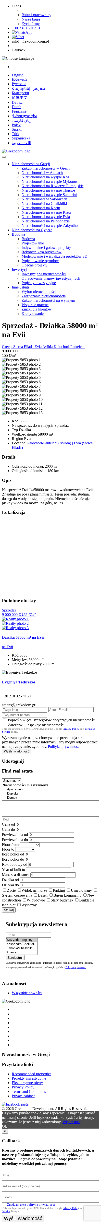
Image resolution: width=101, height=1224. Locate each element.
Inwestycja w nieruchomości (44, 274)
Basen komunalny (67, 895)
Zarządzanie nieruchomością (44, 296)
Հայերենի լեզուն (28, 88)
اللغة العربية (21, 143)
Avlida (48, 347)
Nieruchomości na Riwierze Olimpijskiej (53, 186)
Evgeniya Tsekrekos (18, 682)
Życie (11, 890)
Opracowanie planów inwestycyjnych (51, 278)
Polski (16, 125)
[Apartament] (25, 789)
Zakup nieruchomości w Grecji (46, 168)
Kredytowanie (33, 314)
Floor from (10, 845)
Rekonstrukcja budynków (42, 252)
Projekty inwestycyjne (39, 283)
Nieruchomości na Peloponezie (46, 221)
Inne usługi (20, 287)
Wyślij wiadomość (16, 751)
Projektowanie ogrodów (40, 261)
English (18, 75)
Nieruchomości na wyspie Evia (46, 217)
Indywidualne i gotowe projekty (46, 247)
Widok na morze (34, 890)
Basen (43, 895)
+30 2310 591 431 (26, 28)
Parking (59, 890)
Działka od (10, 880)
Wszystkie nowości (27, 993)
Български (20, 93)
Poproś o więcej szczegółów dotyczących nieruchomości (52, 720)
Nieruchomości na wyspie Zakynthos (50, 225)
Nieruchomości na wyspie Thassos (48, 190)
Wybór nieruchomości (39, 291)
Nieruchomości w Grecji (31, 164)
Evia (38, 347)
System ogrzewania (17, 895)
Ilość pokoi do (13, 859)
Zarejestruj (15, 957)
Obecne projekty (34, 265)
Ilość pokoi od (13, 854)
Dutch (16, 107)
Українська (21, 138)
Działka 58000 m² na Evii (23, 637)
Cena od (8, 824)
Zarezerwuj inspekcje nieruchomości (36, 725)
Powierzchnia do (15, 840)
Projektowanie (33, 243)
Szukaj (9, 910)
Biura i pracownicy (36, 15)
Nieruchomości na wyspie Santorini (49, 195)
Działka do (10, 885)
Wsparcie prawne (35, 305)
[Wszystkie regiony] (21, 940)
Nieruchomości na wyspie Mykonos (49, 181)
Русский (19, 84)
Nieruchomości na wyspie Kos (45, 177)
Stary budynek (62, 900)
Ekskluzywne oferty (27, 1083)
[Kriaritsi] (21, 952)
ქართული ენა (24, 116)
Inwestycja (20, 269)
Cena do (8, 829)
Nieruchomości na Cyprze (32, 230)
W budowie (36, 900)
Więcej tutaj (72, 1122)
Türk (15, 134)
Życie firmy (31, 24)
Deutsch (18, 102)
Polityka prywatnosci (64, 746)
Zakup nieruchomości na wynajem (48, 300)
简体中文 (19, 97)
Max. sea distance (15, 875)
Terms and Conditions (29, 1091)
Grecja (7, 347)
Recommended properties (31, 1074)
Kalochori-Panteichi (69, 347)
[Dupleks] (25, 794)
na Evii (7, 647)
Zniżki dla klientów (37, 309)
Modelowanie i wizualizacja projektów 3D (55, 256)
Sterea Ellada (24, 347)
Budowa (18, 234)
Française (19, 111)
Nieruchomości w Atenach (42, 173)
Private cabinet (23, 1096)
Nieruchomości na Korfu (41, 208)
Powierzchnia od (15, 834)
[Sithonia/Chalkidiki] (21, 948)
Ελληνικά (19, 79)
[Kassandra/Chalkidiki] (21, 944)
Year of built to (13, 869)
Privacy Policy (71, 728)
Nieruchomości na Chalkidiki (44, 203)
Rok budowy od (14, 864)
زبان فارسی (21, 120)
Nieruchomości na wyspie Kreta (46, 212)
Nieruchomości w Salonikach (44, 199)
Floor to (8, 849)
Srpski (17, 129)
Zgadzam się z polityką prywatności (31, 1204)
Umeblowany (81, 890)
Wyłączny (29, 905)
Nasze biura (31, 19)
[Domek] (25, 798)
